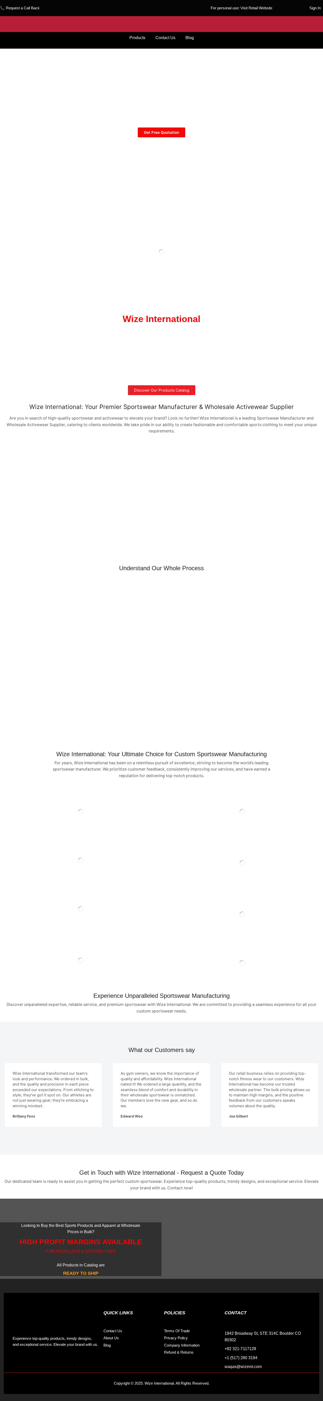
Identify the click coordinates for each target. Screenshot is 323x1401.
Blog (189, 38)
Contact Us (165, 38)
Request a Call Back (23, 8)
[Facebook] (18, 1360)
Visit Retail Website (256, 8)
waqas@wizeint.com (243, 1366)
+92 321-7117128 (240, 1349)
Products (137, 38)
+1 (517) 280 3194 (241, 1358)
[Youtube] (52, 1360)
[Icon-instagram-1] (29, 1360)
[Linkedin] (40, 1360)
